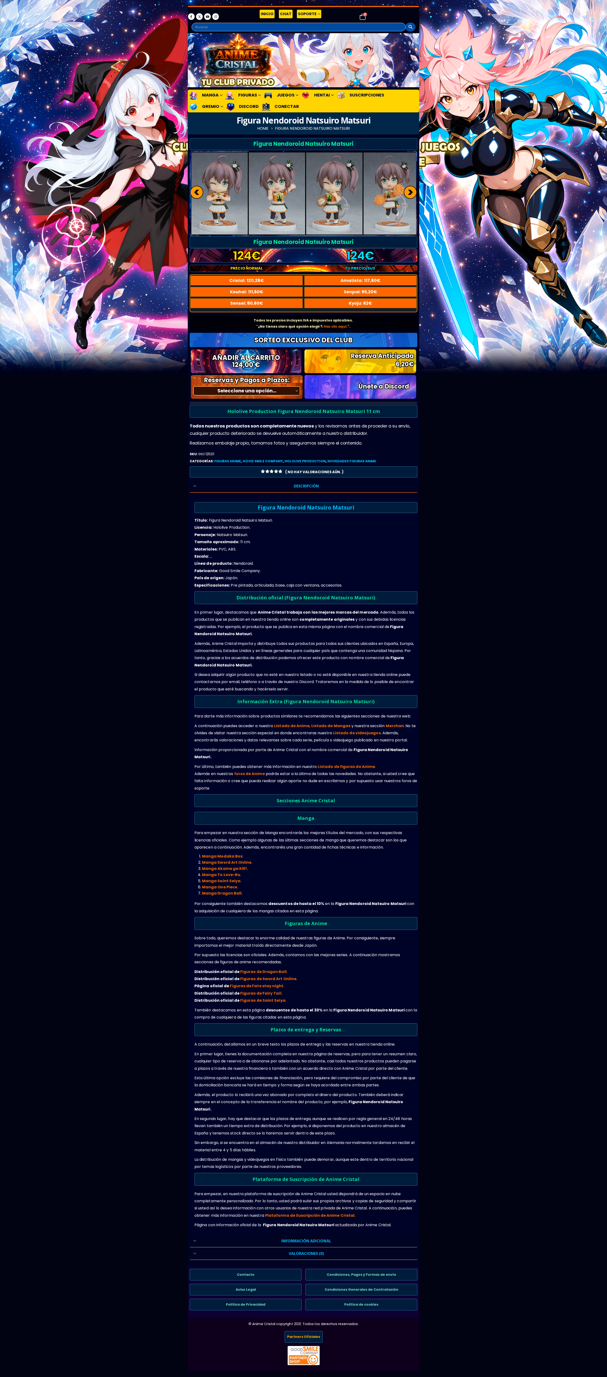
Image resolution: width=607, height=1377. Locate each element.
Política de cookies (361, 1304)
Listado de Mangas (330, 726)
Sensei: (246, 303)
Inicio (267, 14)
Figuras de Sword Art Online (268, 979)
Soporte (307, 14)
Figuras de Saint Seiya (262, 1000)
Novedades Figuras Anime (351, 461)
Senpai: (360, 292)
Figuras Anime (227, 461)
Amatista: (360, 280)
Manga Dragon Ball (222, 893)
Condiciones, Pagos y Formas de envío (361, 1274)
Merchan (395, 726)
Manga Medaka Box (222, 856)
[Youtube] (207, 16)
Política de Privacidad (245, 1304)
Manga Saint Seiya (221, 881)
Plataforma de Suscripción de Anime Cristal (309, 1215)
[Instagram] (215, 16)
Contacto (245, 1274)
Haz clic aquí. (336, 326)
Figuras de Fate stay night (256, 986)
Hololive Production (305, 461)
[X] (199, 16)
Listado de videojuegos (357, 733)
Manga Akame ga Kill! (224, 868)
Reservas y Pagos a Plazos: (247, 380)
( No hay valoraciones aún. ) (314, 471)
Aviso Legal (246, 1289)
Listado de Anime (291, 726)
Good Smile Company (263, 461)
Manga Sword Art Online (227, 862)
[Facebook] (191, 16)
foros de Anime (249, 773)
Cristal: (246, 280)
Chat (285, 14)
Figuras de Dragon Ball (263, 971)
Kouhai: (246, 292)
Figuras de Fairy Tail (260, 993)
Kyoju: (360, 303)
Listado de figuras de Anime (346, 766)
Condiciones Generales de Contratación (361, 1289)
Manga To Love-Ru (221, 874)
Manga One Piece (219, 887)
